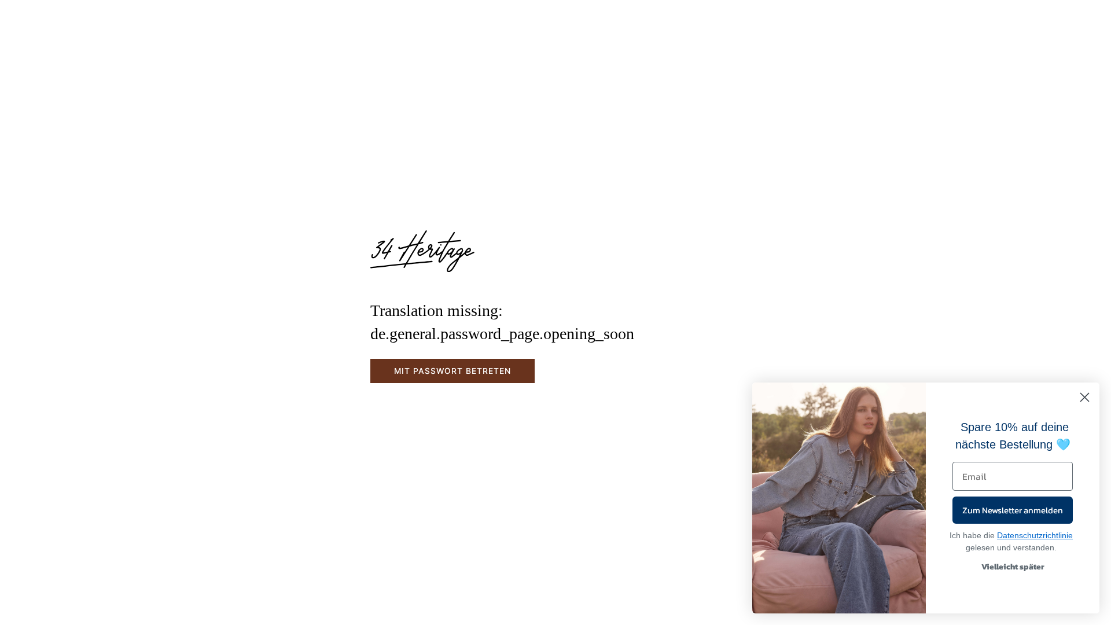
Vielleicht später (1012, 567)
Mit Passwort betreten (452, 371)
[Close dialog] (1085, 397)
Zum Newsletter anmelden (1012, 510)
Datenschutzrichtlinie (1035, 535)
